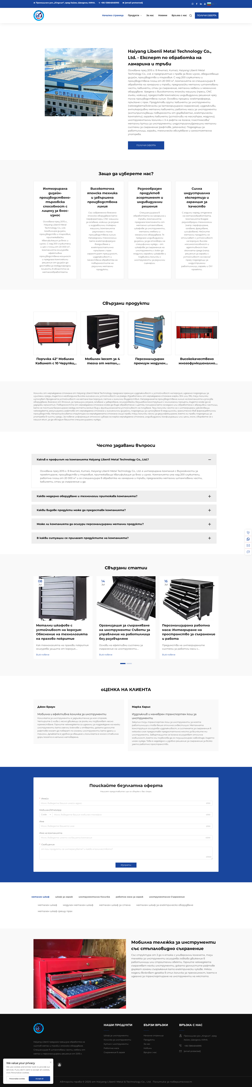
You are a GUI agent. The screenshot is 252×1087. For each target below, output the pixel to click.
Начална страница (113, 15)
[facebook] (197, 3)
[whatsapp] (193, 3)
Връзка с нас (179, 15)
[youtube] (205, 3)
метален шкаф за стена (115, 905)
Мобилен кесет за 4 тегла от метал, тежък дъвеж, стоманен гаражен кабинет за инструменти (102, 361)
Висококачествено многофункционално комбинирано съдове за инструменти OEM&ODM (197, 361)
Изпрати (126, 865)
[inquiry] (248, 551)
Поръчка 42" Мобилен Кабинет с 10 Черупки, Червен (55, 361)
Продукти (133, 15)
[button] (122, 663)
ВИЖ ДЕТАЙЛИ (55, 333)
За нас (150, 15)
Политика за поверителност (172, 1081)
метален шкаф (47, 905)
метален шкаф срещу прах (55, 911)
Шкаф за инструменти (116, 1035)
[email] (248, 545)
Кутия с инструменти (116, 1044)
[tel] (248, 533)
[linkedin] (201, 3)
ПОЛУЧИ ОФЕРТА (206, 15)
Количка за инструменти (117, 1039)
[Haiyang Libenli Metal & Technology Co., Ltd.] (47, 15)
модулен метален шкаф (78, 905)
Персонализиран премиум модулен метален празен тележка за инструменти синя (149, 361)
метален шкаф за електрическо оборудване (164, 905)
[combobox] (45, 814)
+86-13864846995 (110, 2)
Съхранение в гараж (114, 1052)
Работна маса (111, 1048)
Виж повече (42, 654)
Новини (162, 15)
